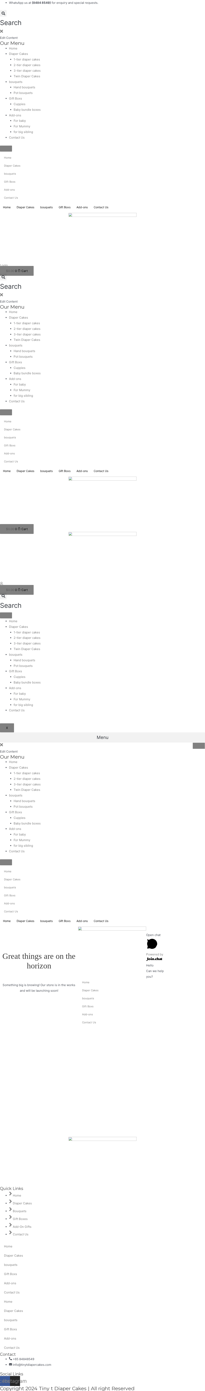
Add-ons (15, 115)
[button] (11, 19)
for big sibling (23, 132)
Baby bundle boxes (27, 110)
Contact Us (17, 137)
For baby (20, 121)
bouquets (15, 82)
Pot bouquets (23, 93)
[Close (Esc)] (176, 930)
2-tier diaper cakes (27, 65)
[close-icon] (1, 32)
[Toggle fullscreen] (176, 937)
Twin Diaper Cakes (27, 76)
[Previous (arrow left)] (176, 944)
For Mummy (22, 126)
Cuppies (19, 104)
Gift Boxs (15, 98)
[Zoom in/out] (189, 937)
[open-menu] (199, 746)
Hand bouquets (24, 87)
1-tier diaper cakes (27, 59)
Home (13, 48)
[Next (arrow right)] (189, 944)
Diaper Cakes (18, 54)
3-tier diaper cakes (27, 70)
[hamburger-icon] (6, 615)
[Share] (189, 930)
